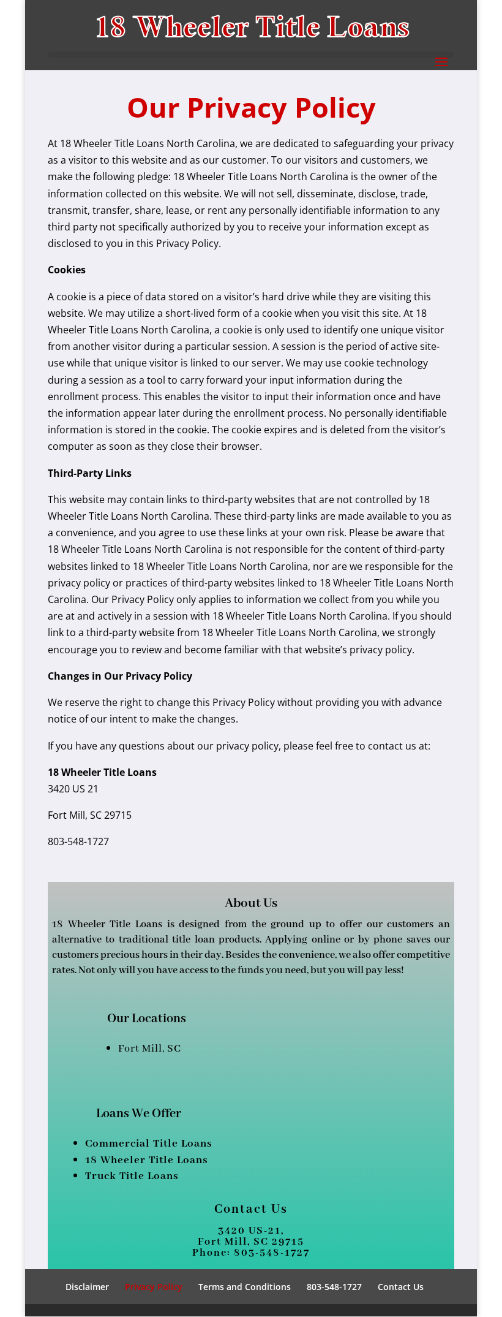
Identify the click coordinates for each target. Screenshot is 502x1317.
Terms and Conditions (244, 1286)
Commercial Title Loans (148, 1143)
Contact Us (401, 1286)
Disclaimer (87, 1286)
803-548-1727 (334, 1286)
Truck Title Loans (132, 1176)
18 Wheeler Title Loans (146, 1160)
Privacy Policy (153, 1286)
